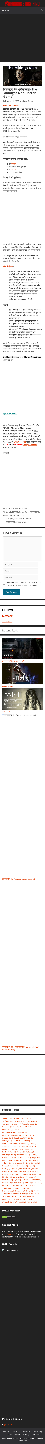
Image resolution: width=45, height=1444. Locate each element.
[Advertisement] (22, 37)
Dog (14, 1149)
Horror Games (21, 508)
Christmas (17, 1141)
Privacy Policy (37, 1432)
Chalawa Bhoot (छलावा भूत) (22, 1138)
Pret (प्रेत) (19, 1182)
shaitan (17, 1188)
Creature (6, 1146)
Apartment (7, 1124)
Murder (32, 1177)
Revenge (17, 1185)
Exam (21, 1149)
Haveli (36, 1160)
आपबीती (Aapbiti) (19, 1202)
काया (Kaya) (6, 711)
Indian (6, 1168)
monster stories (20, 1177)
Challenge (7, 1141)
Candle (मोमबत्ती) (12, 512)
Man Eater (17, 1174)
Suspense (34, 1194)
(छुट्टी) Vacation (9, 1121)
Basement (7, 1127)
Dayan (32, 1146)
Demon (6, 1149)
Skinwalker (20, 1191)
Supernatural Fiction (10, 1194)
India (32, 1166)
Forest (34, 1155)
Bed (16, 1127)
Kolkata (34, 1171)
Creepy (16, 1146)
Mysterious (7, 1180)
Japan (14, 1168)
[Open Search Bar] (42, 10)
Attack (25, 1124)
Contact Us (16, 1432)
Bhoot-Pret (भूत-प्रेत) (11, 1129)
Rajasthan (7, 1185)
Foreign (6, 1155)
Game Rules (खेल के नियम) (29, 512)
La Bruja (6, 1174)
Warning (26, 1434)
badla (33, 1124)
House (5, 1166)
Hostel (29, 1163)
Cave (31, 1135)
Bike (28, 1132)
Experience (30, 1149)
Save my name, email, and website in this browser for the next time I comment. (23, 584)
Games (6, 515)
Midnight (36, 1174)
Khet (26, 1171)
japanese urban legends (28, 1168)
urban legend (22, 1199)
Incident (23, 1166)
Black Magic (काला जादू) (11, 1135)
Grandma (24, 1157)
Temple (6, 1196)
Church (25, 1143)
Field (13, 1152)
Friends (6, 1157)
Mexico (27, 1174)
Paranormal (7, 1182)
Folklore (21, 1152)
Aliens (34, 1121)
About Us (6, 1432)
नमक (14, 169)
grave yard (35, 1157)
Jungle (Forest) (15, 1171)
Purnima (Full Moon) (33, 1182)
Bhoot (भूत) (25, 1127)
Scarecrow (7, 1188)
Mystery (18, 1180)
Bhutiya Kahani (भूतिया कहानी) (13, 1132)
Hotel (37, 1163)
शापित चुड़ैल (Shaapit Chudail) (17, 522)
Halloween (7, 1160)
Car (24, 1135)
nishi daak (37, 1180)
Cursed (24, 1146)
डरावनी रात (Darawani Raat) (13, 661)
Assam (17, 1124)
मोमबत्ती (13, 164)
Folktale (30, 1152)
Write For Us (35, 1434)
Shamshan (27, 1188)
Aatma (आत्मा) (23, 1121)
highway (6, 1163)
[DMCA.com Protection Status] (8, 1217)
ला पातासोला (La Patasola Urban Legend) (18, 879)
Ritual (12, 515)
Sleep (29, 1191)
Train (23, 1196)
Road (33, 1185)
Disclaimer (26, 1432)
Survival (24, 1194)
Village (33, 1199)
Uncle (30, 1196)
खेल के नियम (8, 266)
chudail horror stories (11, 1143)
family (5, 1152)
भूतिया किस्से (7, 1424)
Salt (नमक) (20, 515)
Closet (33, 1143)
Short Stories (8, 1191)
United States (8, 1199)
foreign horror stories (20, 1155)
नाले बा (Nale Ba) (8, 686)
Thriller (15, 1196)
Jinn (4, 1171)
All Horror (10, 508)
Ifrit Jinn (14, 1166)
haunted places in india (22, 1160)
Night (27, 1180)
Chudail (27, 1141)
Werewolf (7, 1202)
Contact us (11, 1234)
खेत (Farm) (32, 1202)
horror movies (18, 1163)
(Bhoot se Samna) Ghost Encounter (16, 1118)
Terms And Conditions (12, 1434)
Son (36, 1191)
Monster (7, 1177)
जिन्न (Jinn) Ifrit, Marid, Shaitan (18, 518)
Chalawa (6, 1138)
